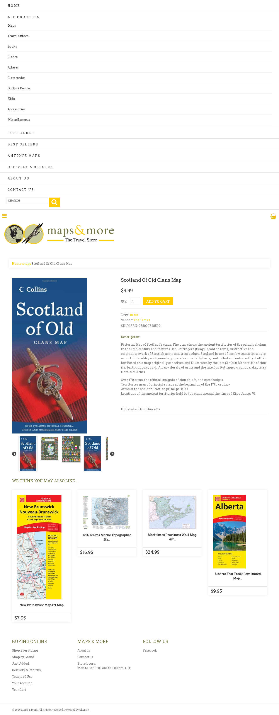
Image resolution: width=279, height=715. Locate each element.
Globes (13, 57)
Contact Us (21, 190)
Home (14, 5)
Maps (12, 25)
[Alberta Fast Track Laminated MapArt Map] (237, 531)
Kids (11, 99)
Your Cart (19, 690)
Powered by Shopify (76, 709)
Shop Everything (25, 650)
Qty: (124, 301)
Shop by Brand (23, 657)
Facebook (150, 650)
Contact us (85, 657)
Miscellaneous (19, 120)
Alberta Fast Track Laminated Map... (237, 576)
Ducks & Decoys (19, 88)
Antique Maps (24, 156)
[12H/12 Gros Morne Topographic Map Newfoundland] (106, 512)
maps (26, 263)
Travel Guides (18, 36)
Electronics (16, 78)
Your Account (22, 683)
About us (83, 650)
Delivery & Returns (31, 167)
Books (12, 46)
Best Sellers (23, 144)
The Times (141, 320)
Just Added (21, 133)
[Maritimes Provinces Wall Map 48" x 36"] (172, 512)
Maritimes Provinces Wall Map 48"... (172, 537)
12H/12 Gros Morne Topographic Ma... (107, 537)
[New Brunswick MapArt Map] (41, 547)
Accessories (17, 109)
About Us (18, 178)
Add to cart (158, 301)
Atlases (13, 67)
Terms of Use (22, 676)
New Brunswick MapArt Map (41, 605)
